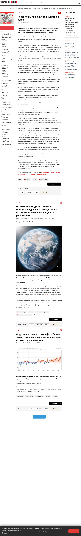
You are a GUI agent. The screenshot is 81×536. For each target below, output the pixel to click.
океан (55, 396)
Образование (63, 8)
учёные (46, 312)
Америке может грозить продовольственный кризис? (7, 59)
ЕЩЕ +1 (19, 399)
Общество (27, 8)
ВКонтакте (29, 192)
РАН (20, 179)
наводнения (39, 396)
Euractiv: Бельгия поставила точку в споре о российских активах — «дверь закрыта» (7, 105)
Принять (74, 531)
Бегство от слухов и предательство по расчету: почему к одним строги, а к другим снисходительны (7, 36)
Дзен (22, 192)
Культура (55, 8)
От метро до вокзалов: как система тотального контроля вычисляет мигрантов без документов (5, 71)
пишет (46, 294)
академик (27, 179)
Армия (39, 8)
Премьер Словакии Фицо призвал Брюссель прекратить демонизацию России (6, 94)
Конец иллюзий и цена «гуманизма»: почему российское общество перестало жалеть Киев (7, 142)
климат (48, 396)
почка (35, 179)
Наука (70, 8)
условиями (34, 532)
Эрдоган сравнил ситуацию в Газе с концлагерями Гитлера (6, 132)
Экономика (19, 8)
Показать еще (39, 416)
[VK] (75, 2)
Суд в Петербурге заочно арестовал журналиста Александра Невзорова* (6, 83)
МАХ (37, 192)
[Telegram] (71, 2)
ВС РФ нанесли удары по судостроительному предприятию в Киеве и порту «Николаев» (7, 48)
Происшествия (47, 8)
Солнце (38, 312)
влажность (20, 396)
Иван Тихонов (33, 221)
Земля (31, 312)
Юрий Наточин (43, 179)
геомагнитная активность (24, 314)
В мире (34, 8)
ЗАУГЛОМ (37, 342)
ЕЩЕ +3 (36, 314)
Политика (12, 8)
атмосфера (29, 396)
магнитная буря (21, 312)
